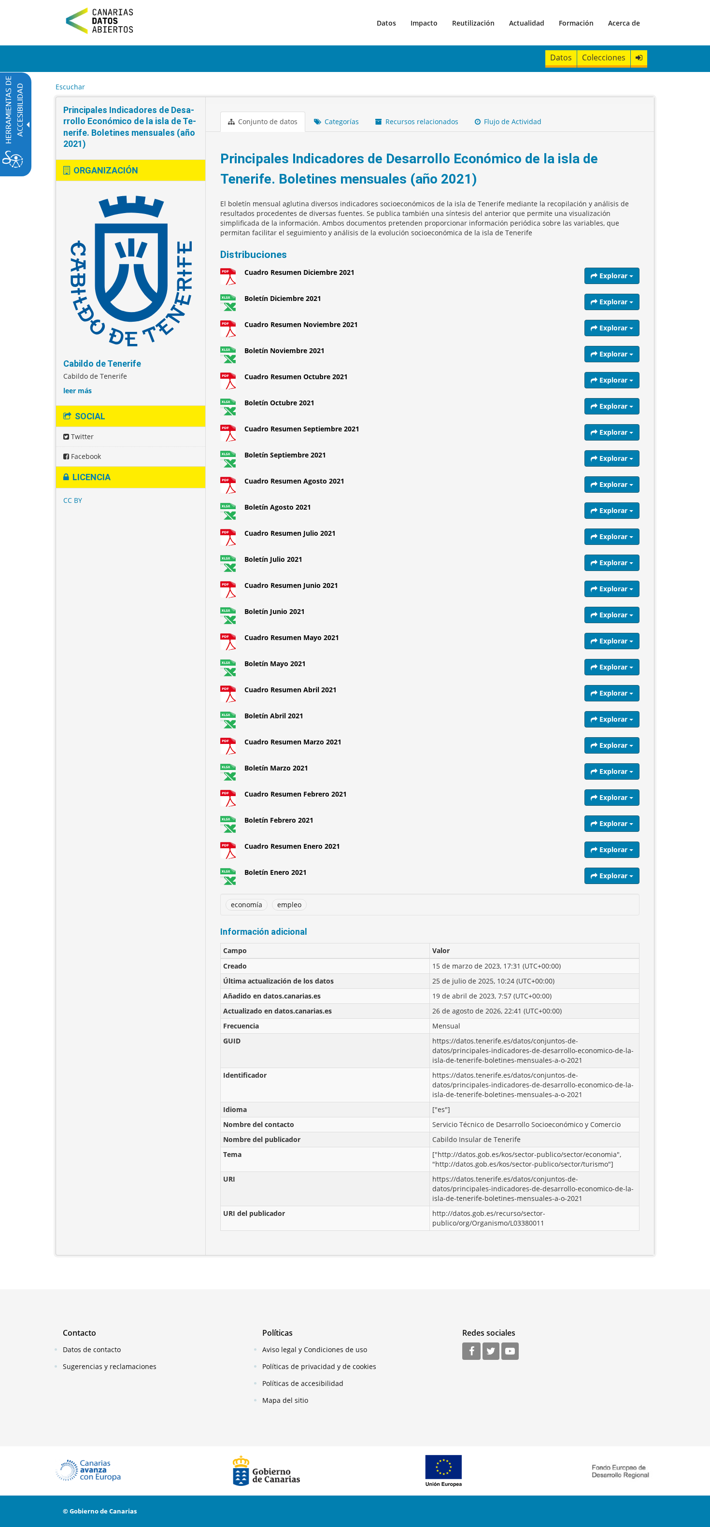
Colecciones (603, 57)
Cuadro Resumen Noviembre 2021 (301, 324)
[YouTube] (510, 1351)
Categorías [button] (341, 121)
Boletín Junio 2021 (274, 611)
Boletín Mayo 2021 (275, 663)
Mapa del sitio (285, 1400)
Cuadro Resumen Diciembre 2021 (299, 272)
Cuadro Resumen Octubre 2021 (296, 376)
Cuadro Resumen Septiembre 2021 (301, 428)
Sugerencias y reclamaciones (109, 1366)
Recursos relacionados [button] (420, 121)
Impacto (424, 23)
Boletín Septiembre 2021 (285, 454)
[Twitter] (491, 1351)
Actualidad (526, 23)
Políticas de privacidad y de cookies (319, 1366)
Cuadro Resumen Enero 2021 (292, 846)
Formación (576, 23)
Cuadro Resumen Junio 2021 (291, 585)
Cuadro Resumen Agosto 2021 (294, 480)
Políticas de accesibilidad (302, 1383)
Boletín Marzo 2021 (276, 767)
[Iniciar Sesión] (639, 57)
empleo (289, 904)
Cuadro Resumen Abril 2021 (290, 689)
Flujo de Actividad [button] (511, 121)
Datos (386, 23)
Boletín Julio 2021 (273, 559)
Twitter (81, 436)
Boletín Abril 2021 (273, 715)
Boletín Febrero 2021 (278, 820)
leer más (77, 390)
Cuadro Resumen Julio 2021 (290, 533)
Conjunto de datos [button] (267, 121)
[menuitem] (386, 23)
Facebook (85, 456)
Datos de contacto (92, 1349)
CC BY (72, 500)
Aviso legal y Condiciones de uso (314, 1349)
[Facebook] (471, 1351)
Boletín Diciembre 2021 (282, 298)
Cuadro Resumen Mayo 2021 (291, 637)
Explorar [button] (613, 275)
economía (246, 904)
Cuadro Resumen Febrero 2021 (295, 794)
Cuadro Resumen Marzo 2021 (292, 741)
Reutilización (473, 23)
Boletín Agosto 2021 (277, 507)
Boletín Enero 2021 (275, 872)
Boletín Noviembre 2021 (284, 350)
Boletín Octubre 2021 (279, 402)
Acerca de (624, 23)
